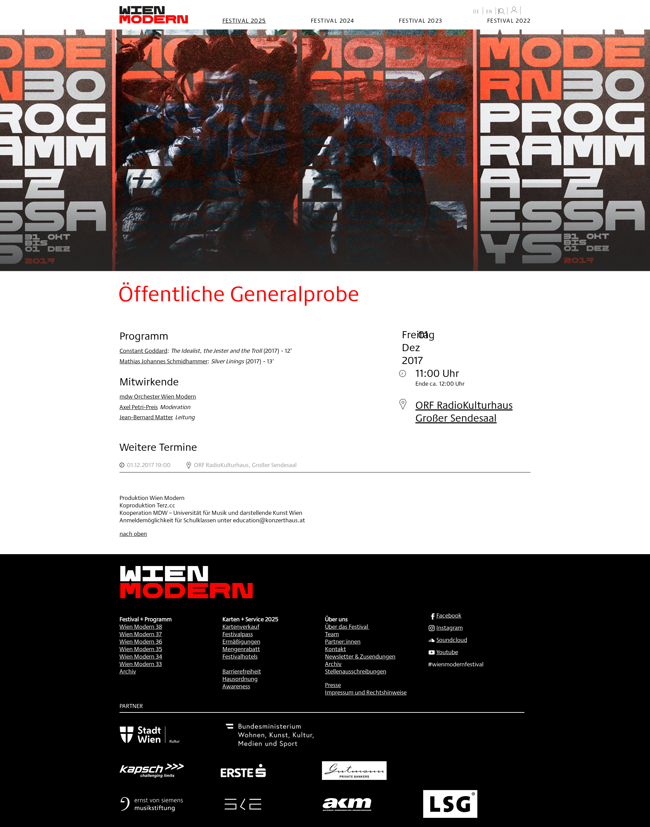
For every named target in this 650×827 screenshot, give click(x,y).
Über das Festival (346, 626)
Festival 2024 (332, 20)
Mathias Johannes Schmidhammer (164, 361)
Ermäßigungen (241, 641)
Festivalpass (237, 633)
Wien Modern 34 (141, 656)
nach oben (133, 533)
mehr (325, 465)
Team (332, 633)
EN (489, 11)
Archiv (128, 671)
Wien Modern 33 (141, 663)
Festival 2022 (508, 20)
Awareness (236, 686)
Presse (333, 684)
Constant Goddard (143, 350)
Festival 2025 (244, 20)
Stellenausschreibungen (355, 671)
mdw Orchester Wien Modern (158, 396)
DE (476, 11)
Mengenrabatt (241, 648)
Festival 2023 (420, 20)
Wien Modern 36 (141, 641)
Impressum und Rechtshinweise (366, 692)
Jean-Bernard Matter (146, 416)
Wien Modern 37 (141, 633)
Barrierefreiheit (241, 671)
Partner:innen (343, 641)
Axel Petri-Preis (139, 406)
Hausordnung (240, 678)
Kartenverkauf (240, 626)
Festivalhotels (240, 656)
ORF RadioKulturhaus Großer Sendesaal (464, 411)
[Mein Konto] (513, 10)
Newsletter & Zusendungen (360, 656)
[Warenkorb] (527, 11)
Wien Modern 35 (141, 648)
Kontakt (335, 648)
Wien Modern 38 (141, 626)
